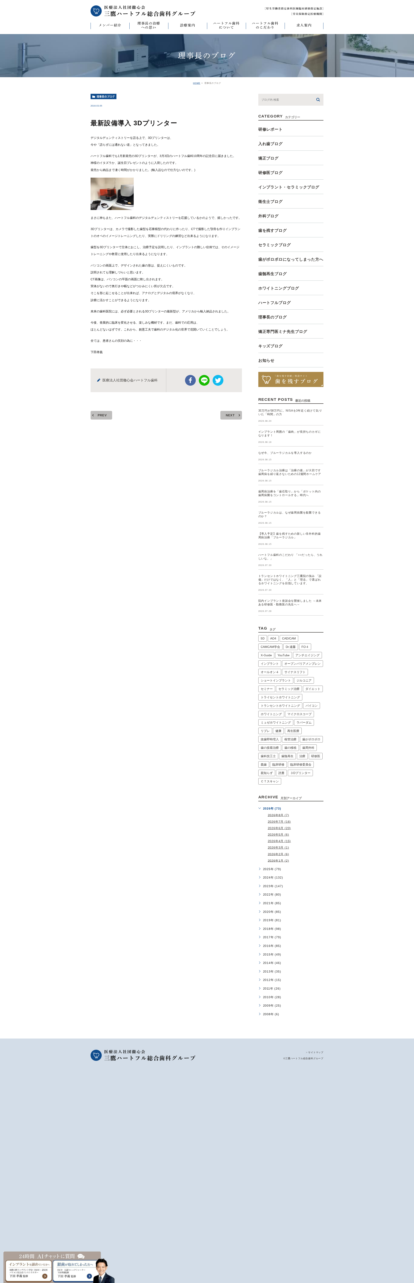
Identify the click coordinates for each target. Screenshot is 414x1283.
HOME (196, 83)
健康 (278, 731)
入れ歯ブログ (270, 144)
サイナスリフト (295, 672)
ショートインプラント (276, 680)
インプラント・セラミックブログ (289, 187)
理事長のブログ (106, 96)
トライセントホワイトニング (280, 697)
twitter (218, 380)
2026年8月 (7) (278, 815)
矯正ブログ (268, 158)
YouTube (284, 655)
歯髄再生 (287, 756)
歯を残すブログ (272, 230)
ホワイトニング (271, 714)
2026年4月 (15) (279, 841)
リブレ (265, 731)
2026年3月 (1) (278, 847)
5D (263, 638)
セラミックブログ (274, 245)
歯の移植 (290, 747)
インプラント (270, 663)
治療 (302, 756)
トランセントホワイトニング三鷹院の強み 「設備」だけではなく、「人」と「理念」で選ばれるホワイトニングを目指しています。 (290, 579)
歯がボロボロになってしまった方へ (290, 259)
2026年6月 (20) (279, 828)
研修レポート (270, 129)
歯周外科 (308, 747)
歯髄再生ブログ (272, 274)
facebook (190, 380)
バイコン (312, 705)
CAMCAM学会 (270, 647)
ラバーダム (304, 722)
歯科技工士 (268, 756)
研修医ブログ (270, 173)
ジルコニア (304, 680)
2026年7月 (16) (279, 821)
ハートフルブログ (274, 303)
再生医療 (293, 731)
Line (204, 380)
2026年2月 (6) (278, 854)
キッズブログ (270, 346)
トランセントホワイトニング (280, 705)
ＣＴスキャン (270, 781)
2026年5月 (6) (278, 834)
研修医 (315, 756)
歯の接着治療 (270, 747)
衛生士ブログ (270, 201)
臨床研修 (278, 764)
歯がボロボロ (311, 739)
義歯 (264, 764)
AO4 (273, 638)
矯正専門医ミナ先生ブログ (282, 331)
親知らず (267, 773)
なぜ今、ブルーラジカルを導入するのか (285, 452)
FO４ (305, 647)
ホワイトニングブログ (278, 288)
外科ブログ (268, 216)
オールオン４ (270, 672)
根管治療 (290, 739)
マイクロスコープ (299, 714)
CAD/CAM (289, 638)
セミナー (267, 689)
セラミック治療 (289, 689)
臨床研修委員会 (300, 764)
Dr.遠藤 (291, 647)
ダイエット (312, 689)
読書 (281, 773)
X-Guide (266, 655)
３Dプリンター (300, 773)
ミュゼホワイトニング (276, 722)
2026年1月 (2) (278, 860)
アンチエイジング (307, 655)
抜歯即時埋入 (270, 739)
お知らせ (266, 360)
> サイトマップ (314, 1052)
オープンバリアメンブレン (302, 663)
